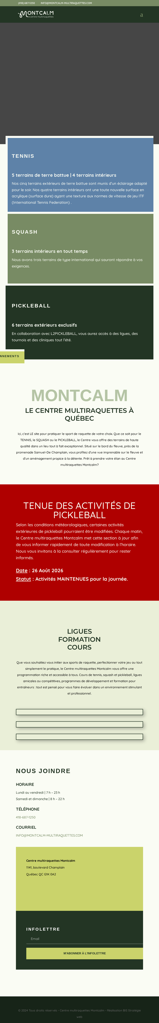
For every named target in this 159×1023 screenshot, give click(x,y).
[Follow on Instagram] (41, 889)
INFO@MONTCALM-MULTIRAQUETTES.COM (49, 835)
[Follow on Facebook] (29, 889)
